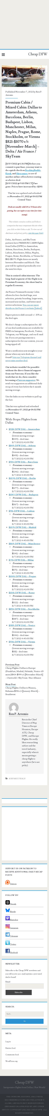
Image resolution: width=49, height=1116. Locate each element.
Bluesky (13, 912)
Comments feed (12, 1055)
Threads (13, 904)
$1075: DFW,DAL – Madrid (22, 527)
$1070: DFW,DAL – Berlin (22, 478)
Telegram (14, 936)
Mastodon (14, 920)
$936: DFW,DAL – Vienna (22, 641)
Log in (8, 1042)
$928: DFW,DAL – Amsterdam (24, 429)
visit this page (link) (35, 233)
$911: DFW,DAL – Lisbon (21, 511)
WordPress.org (11, 1061)
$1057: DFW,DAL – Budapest (23, 494)
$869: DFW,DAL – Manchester (24, 543)
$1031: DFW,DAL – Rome (22, 592)
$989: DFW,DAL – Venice (22, 625)
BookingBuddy (32, 170)
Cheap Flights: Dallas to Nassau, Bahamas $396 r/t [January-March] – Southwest (22, 691)
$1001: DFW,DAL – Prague (22, 576)
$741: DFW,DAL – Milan (21, 560)
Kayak (8, 173)
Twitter (13, 944)
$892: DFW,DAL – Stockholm (24, 609)
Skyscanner (21, 173)
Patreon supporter (26, 380)
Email (7, 982)
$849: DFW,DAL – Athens (22, 445)
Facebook (14, 952)
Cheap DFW (37, 54)
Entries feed (10, 1048)
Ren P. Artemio (18, 714)
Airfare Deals (17, 779)
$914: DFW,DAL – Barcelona (23, 462)
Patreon (13, 884)
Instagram (14, 928)
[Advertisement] (24, 24)
